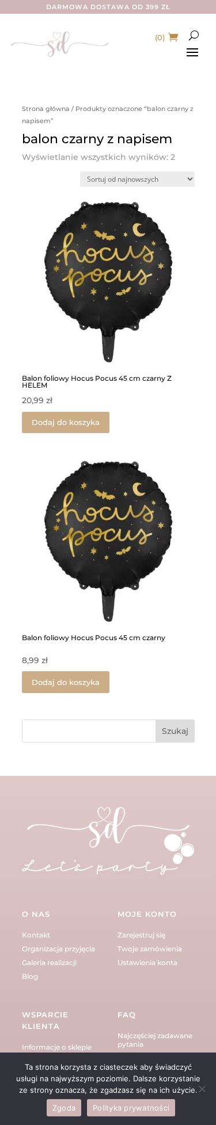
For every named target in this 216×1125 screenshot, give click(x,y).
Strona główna (46, 109)
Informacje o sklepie (57, 1047)
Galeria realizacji (49, 962)
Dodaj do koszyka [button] (66, 422)
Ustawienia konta (147, 962)
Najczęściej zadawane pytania (155, 1039)
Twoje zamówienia (150, 948)
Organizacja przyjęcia (58, 948)
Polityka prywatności (131, 1107)
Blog (30, 976)
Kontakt (36, 935)
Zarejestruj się (141, 935)
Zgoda (63, 1107)
